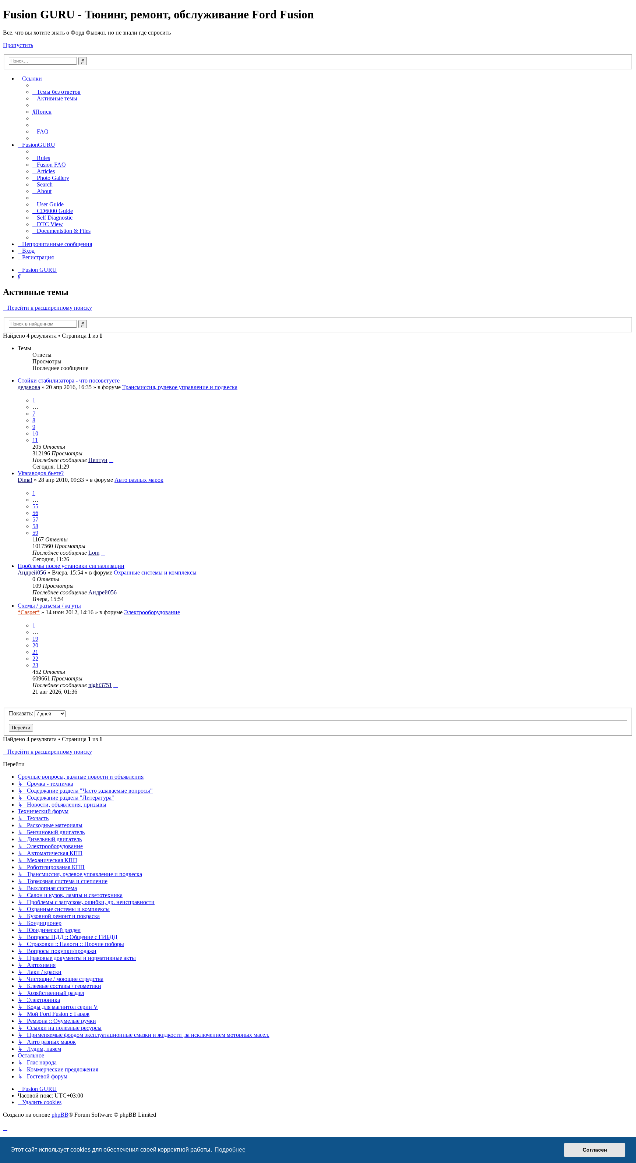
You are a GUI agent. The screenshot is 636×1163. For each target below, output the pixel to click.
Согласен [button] (595, 1150)
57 (35, 519)
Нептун (97, 460)
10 (35, 433)
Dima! (25, 480)
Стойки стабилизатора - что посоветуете (69, 380)
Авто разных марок (138, 480)
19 (35, 639)
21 (35, 652)
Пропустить (18, 45)
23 (35, 665)
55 (35, 506)
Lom (93, 553)
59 (35, 533)
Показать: (22, 713)
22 (35, 658)
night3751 (100, 685)
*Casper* (29, 612)
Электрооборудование (152, 612)
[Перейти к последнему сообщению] (111, 460)
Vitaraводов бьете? (41, 473)
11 (35, 440)
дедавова (29, 387)
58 (35, 526)
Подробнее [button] (230, 1149)
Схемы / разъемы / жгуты (49, 605)
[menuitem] (56, 92)
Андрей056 (32, 572)
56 (35, 513)
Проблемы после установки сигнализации (71, 566)
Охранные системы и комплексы (155, 572)
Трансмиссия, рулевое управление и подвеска (179, 387)
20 (35, 645)
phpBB (60, 1115)
